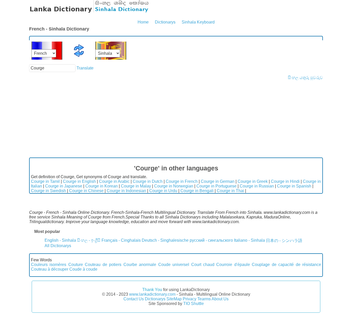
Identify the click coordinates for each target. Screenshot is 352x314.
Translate (85, 68)
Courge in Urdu (163, 191)
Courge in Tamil (45, 181)
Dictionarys (165, 22)
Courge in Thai (230, 191)
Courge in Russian (257, 186)
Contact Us (133, 299)
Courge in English (79, 181)
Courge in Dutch (148, 181)
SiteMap (174, 299)
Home (143, 22)
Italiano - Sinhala (249, 240)
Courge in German (217, 181)
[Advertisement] (176, 119)
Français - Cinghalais (121, 240)
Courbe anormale (139, 264)
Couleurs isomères (48, 264)
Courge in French (182, 181)
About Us (220, 299)
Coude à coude (83, 269)
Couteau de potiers (103, 264)
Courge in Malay (136, 186)
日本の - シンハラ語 (284, 240)
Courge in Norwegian (173, 186)
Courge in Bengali (197, 191)
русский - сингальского (211, 240)
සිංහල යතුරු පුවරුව (305, 77)
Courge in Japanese (63, 186)
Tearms (204, 299)
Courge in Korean (101, 186)
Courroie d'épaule (233, 264)
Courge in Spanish (294, 186)
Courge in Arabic (114, 181)
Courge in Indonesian (126, 191)
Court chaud (202, 264)
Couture (75, 264)
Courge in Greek (253, 181)
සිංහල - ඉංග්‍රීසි (88, 240)
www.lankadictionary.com (152, 294)
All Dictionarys (58, 246)
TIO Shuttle (193, 303)
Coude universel (173, 264)
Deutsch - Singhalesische (165, 240)
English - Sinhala (60, 240)
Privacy (189, 299)
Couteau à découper (49, 269)
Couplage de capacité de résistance (286, 264)
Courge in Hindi (285, 181)
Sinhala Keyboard (198, 22)
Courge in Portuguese (216, 186)
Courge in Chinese (86, 191)
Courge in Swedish (48, 191)
